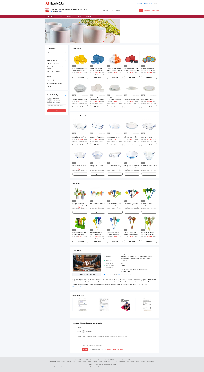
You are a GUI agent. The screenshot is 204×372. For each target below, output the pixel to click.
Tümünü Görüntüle (77, 287)
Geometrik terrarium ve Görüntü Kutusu (55, 67)
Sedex (125, 313)
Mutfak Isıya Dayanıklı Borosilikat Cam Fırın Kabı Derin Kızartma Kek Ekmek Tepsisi (97, 137)
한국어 (113, 361)
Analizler (128, 359)
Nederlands (122, 361)
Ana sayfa (49, 16)
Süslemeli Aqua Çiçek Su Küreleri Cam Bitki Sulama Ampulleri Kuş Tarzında (113, 234)
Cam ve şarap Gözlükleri (53, 63)
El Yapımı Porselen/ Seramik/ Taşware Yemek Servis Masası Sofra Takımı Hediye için (79, 99)
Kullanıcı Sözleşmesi (90, 359)
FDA (147, 313)
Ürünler (60, 16)
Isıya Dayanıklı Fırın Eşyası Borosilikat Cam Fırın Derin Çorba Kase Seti (96, 166)
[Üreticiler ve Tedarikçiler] (55, 3)
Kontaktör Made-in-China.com (111, 359)
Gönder (85, 349)
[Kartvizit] (65, 95)
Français (79, 361)
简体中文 (63, 361)
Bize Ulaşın (88, 16)
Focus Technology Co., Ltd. (101, 364)
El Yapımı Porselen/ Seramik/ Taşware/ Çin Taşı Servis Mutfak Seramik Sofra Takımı (79, 70)
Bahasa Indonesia (151, 361)
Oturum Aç (139, 3)
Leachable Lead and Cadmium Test (104, 313)
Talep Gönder (80, 77)
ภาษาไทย (132, 361)
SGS (119, 274)
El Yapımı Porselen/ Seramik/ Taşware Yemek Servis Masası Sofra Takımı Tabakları (114, 70)
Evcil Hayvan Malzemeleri (53, 57)
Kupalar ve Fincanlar (52, 60)
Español (84, 361)
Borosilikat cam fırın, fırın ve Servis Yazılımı (55, 75)
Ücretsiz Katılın (148, 3)
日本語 (74, 361)
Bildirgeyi (82, 359)
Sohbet (57, 102)
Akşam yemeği (50, 80)
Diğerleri (49, 86)
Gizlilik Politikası (100, 359)
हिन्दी (128, 361)
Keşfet (79, 16)
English (58, 361)
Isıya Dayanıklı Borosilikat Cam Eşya (54, 52)
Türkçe (137, 361)
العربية (117, 361)
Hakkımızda (70, 16)
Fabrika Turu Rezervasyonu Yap (87, 274)
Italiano (100, 361)
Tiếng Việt (143, 361)
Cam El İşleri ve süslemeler (53, 71)
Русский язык (107, 361)
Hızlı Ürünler (122, 359)
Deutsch (89, 361)
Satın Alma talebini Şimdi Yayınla (114, 349)
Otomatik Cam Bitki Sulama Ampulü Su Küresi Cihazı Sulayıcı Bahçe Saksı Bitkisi (79, 234)
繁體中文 (69, 361)
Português (95, 361)
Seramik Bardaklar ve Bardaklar (55, 83)
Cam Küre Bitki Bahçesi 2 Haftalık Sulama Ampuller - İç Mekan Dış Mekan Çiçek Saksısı (80, 204)
